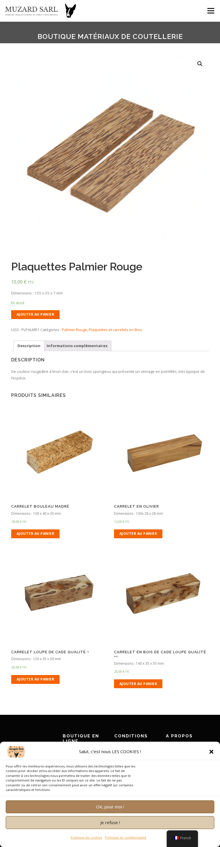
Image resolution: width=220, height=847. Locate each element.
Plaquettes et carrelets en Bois (115, 329)
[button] (211, 752)
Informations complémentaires (77, 345)
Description (28, 345)
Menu (211, 10)
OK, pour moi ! (110, 807)
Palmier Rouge (74, 329)
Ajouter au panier (35, 314)
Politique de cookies (86, 837)
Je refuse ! (110, 822)
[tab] (28, 346)
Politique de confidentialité (125, 837)
